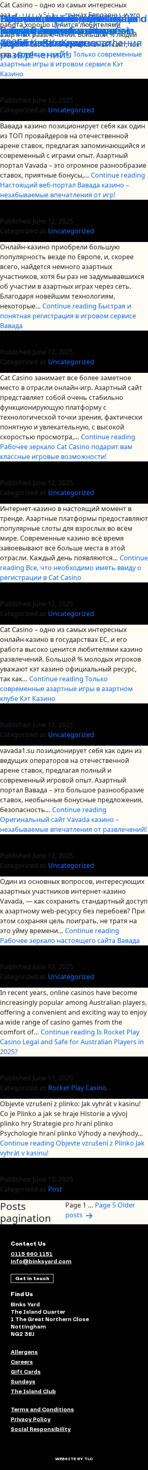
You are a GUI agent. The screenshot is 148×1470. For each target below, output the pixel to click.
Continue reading (72, 185)
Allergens (24, 1352)
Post (55, 1189)
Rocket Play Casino (77, 1087)
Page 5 (105, 1205)
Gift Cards (26, 1372)
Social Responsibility (41, 1429)
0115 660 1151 (32, 1254)
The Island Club (33, 1392)
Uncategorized (71, 109)
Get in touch (32, 1278)
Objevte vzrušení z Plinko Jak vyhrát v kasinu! (66, 24)
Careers (22, 1362)
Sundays (23, 1382)
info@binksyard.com (41, 1262)
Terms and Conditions (42, 1410)
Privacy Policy (31, 1419)
